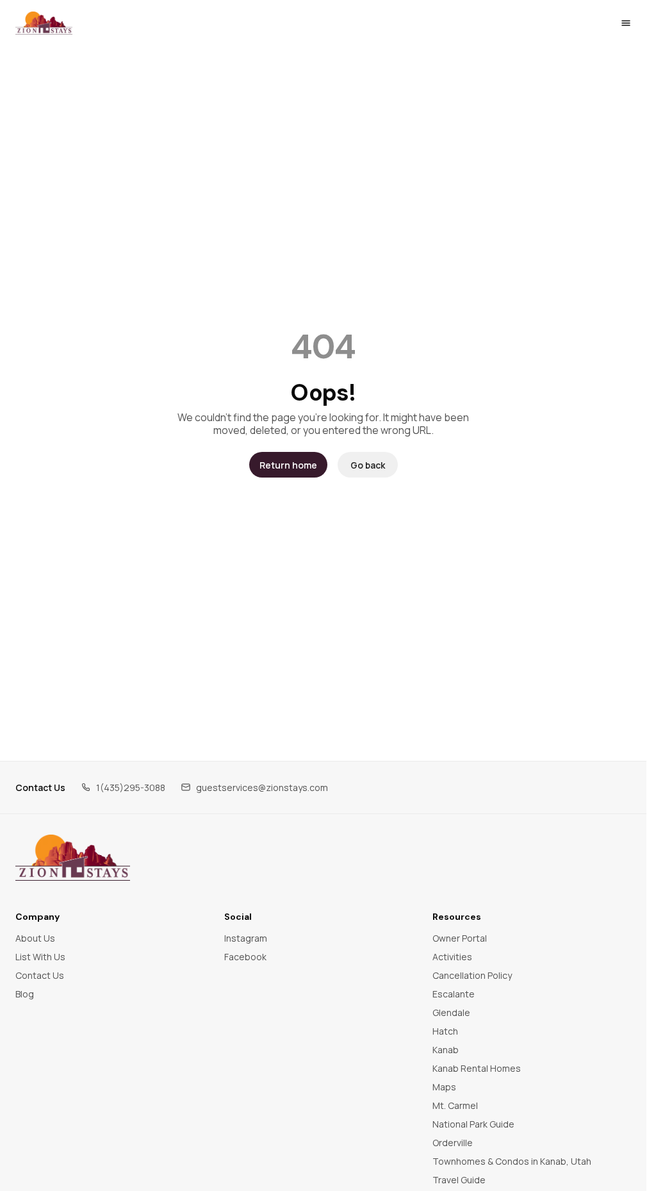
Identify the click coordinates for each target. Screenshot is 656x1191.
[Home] (72, 858)
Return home (288, 465)
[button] (123, 787)
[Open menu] (626, 23)
